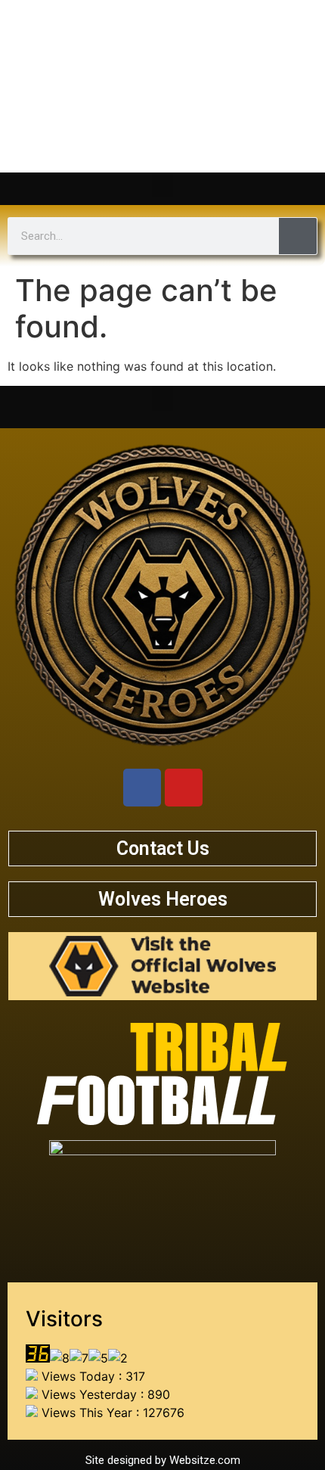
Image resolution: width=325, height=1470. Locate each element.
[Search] (298, 236)
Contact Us (162, 848)
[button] (162, 184)
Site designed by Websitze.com (162, 1460)
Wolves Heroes (163, 899)
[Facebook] (142, 787)
